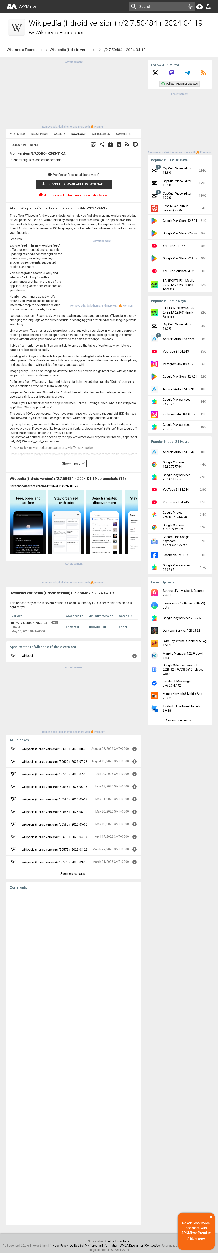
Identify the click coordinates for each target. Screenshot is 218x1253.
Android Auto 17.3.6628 (179, 339)
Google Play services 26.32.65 (182, 618)
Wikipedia (28, 655)
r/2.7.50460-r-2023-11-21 (47, 153)
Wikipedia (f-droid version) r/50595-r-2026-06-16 (54, 787)
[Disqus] (74, 1057)
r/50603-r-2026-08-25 (62, 486)
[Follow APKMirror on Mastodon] (171, 74)
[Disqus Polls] (74, 947)
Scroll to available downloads (77, 184)
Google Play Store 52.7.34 (180, 220)
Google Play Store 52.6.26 (180, 233)
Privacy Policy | (60, 1245)
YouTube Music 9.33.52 (178, 271)
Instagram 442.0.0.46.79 (179, 364)
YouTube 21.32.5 (174, 246)
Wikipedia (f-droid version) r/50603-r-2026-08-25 (54, 749)
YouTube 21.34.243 (176, 351)
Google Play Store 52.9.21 (180, 376)
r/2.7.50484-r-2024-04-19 (33, 623)
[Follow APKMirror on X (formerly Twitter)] (155, 74)
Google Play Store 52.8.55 (180, 258)
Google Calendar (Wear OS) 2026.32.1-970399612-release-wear (184, 669)
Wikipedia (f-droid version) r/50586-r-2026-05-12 (54, 812)
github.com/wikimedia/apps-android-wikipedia (87, 418)
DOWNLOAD (78, 133)
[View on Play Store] (110, 145)
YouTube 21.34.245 (176, 502)
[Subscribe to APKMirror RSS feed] (203, 74)
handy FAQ (90, 603)
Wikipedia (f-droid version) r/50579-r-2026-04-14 (54, 837)
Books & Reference (24, 145)
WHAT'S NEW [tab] (17, 133)
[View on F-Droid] (119, 145)
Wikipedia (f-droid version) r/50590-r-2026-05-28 (54, 799)
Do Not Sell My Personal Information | (95, 1245)
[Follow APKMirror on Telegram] (187, 74)
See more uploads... (73, 873)
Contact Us (152, 1245)
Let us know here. (118, 1241)
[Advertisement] (73, 94)
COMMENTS (123, 133)
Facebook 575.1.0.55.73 (178, 555)
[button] (93, 145)
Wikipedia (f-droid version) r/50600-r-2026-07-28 (54, 761)
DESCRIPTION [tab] (39, 133)
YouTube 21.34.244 (176, 489)
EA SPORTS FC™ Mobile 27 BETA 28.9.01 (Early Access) (178, 285)
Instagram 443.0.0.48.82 (179, 414)
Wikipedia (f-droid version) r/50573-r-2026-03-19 (54, 862)
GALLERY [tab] (59, 133)
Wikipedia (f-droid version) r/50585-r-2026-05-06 (54, 824)
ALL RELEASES (101, 133)
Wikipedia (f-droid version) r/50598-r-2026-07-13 (54, 774)
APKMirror (27, 6)
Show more (71, 463)
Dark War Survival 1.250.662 (181, 630)
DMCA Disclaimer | (132, 1245)
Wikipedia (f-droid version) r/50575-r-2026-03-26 (54, 849)
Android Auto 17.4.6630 (179, 389)
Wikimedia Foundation (60, 33)
